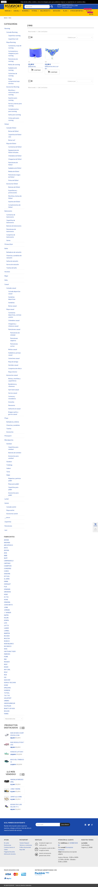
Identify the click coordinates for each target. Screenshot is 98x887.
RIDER (6, 667)
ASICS (6, 548)
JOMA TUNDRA (15, 789)
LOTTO (6, 625)
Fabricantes (9, 537)
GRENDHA (7, 592)
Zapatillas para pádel (13, 488)
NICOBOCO (7, 646)
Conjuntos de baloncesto (10, 236)
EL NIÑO (7, 579)
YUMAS (6, 714)
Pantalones (8, 526)
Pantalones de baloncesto (11, 230)
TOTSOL (6, 693)
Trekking (9, 465)
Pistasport (8, 436)
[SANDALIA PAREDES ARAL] (6, 781)
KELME (6, 618)
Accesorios (9, 432)
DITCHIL (7, 576)
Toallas (8, 428)
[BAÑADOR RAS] (35, 52)
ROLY (5, 672)
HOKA (6, 599)
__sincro (7, 517)
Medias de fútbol (13, 171)
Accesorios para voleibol (13, 457)
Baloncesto (45, 11)
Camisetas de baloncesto (10, 216)
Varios (8, 240)
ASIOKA (6, 550)
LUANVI (6, 628)
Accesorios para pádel (13, 494)
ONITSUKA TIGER (10, 651)
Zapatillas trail (13, 39)
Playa (65, 11)
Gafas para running (14, 115)
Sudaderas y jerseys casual (14, 354)
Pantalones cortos (14, 345)
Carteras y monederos (12, 397)
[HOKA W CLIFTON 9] (6, 754)
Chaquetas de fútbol (15, 159)
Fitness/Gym (8, 244)
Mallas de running (14, 64)
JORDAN (7, 610)
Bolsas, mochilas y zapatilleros (14, 380)
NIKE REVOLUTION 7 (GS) (17, 743)
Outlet (88, 10)
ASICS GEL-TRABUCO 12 (17, 761)
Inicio (5, 18)
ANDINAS (7, 542)
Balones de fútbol (14, 187)
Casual (16, 11)
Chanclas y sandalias (13, 425)
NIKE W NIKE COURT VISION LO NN (17, 734)
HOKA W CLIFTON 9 (16, 752)
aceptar (3, 2)
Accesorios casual (12, 375)
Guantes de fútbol (14, 201)
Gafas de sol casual (14, 409)
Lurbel (6, 499)
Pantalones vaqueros (14, 339)
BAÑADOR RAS (32, 66)
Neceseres (11, 405)
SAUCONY (7, 680)
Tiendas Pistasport (24, 843)
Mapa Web (22, 849)
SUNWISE (7, 690)
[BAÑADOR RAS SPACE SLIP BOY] (52, 52)
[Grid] (29, 37)
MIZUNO (7, 636)
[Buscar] (52, 7)
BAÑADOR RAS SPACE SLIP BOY (51, 67)
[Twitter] (88, 825)
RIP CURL (7, 669)
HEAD (6, 594)
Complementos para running (13, 110)
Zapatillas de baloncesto (10, 221)
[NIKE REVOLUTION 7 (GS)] (6, 744)
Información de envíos (10, 854)
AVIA (5, 553)
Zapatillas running (14, 35)
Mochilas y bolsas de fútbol (15, 197)
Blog (91, 14)
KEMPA (6, 620)
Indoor (8, 468)
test (5, 530)
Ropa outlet (10, 510)
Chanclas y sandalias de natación (14, 257)
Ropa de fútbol (11, 143)
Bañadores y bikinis (12, 422)
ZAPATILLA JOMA (16, 797)
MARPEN (7, 633)
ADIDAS (6, 540)
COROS (6, 571)
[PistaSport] (13, 6)
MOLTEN (7, 638)
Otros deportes (76, 11)
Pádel (8, 475)
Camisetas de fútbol (15, 147)
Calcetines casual (14, 358)
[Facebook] (92, 825)
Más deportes (8, 440)
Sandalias (11, 303)
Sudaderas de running (12, 69)
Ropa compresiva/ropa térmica (14, 81)
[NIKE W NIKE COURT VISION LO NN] (6, 735)
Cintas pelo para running (13, 119)
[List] (32, 37)
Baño (6, 248)
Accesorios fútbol (12, 184)
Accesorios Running (12, 87)
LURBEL (6, 631)
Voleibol (9, 444)
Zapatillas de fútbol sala (14, 136)
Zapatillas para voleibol (13, 448)
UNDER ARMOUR (9, 703)
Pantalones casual (14, 329)
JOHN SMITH (8, 605)
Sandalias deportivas (11, 298)
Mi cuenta (6, 843)
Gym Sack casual (13, 390)
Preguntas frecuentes (9, 852)
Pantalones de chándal (15, 334)
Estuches (11, 402)
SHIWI (6, 685)
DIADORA (7, 574)
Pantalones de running (13, 60)
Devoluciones (7, 845)
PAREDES (7, 654)
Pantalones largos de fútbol (14, 176)
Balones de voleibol (14, 453)
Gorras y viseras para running (15, 105)
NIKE (5, 649)
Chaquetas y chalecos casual (13, 325)
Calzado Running (12, 32)
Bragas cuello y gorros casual (13, 413)
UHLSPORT (7, 698)
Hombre (7, 272)
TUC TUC (7, 695)
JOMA (6, 607)
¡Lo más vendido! (11, 773)
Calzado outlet (11, 507)
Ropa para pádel (13, 484)
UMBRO (6, 701)
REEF (5, 664)
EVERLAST (7, 584)
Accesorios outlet (12, 514)
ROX (5, 675)
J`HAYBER (7, 612)
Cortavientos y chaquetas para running (13, 53)
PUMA (6, 657)
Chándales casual (14, 320)
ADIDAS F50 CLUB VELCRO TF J (16, 805)
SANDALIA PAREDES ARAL (16, 781)
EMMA (6, 581)
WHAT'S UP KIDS (9, 708)
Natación (56, 11)
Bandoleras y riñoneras (12, 385)
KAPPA (6, 615)
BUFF (5, 558)
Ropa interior (12, 372)
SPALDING (7, 688)
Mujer (6, 276)
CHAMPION (7, 566)
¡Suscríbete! (65, 824)
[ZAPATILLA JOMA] (6, 798)
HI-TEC (6, 597)
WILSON (6, 711)
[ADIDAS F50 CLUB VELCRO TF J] (6, 806)
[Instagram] (85, 825)
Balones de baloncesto (13, 226)
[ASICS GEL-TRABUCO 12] (6, 761)
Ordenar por (72, 37)
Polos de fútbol (13, 180)
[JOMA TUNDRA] (6, 791)
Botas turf (11, 140)
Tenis (8, 472)
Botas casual (12, 306)
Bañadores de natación (13, 252)
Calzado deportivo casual (14, 292)
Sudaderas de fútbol (14, 168)
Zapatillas (7, 522)
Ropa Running (11, 42)
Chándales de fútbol (14, 156)
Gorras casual (12, 393)
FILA (5, 587)
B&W (5, 555)
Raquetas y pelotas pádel (14, 479)
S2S (5, 677)
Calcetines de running (12, 74)
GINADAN (7, 589)
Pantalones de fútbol (13, 163)
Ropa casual (10, 309)
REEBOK (7, 662)
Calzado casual (11, 288)
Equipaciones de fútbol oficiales (13, 151)
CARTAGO (7, 563)
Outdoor (9, 462)
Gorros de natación (12, 264)
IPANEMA (7, 602)
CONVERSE (7, 568)
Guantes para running (12, 99)
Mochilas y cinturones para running (13, 92)
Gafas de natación (12, 261)
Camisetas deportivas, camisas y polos (14, 315)
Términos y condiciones (26, 845)
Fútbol (34, 11)
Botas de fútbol (13, 131)
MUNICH (7, 641)
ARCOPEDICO (8, 545)
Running (25, 11)
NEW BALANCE (9, 644)
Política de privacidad (25, 847)
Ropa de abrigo (13, 362)
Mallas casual (12, 349)
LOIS (5, 623)
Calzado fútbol (11, 128)
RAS (5, 659)
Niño (6, 280)
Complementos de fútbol (14, 206)
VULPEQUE (7, 706)
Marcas (7, 11)
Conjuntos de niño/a (15, 368)
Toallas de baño (11, 268)
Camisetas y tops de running (14, 47)
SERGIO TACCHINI (10, 682)
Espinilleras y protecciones (12, 191)
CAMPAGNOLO (8, 561)
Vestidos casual (13, 365)
